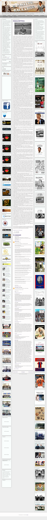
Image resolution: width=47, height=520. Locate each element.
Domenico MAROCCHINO (7, 279)
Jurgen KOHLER (7, 305)
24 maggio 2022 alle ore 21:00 (18, 367)
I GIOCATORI (4, 15)
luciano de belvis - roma (17, 287)
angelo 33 (16, 241)
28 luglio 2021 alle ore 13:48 (18, 363)
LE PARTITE (9, 15)
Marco (15, 340)
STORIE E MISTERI (36, 15)
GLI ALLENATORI (14, 15)
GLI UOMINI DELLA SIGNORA (21, 15)
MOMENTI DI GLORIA (29, 15)
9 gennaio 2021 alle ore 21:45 (18, 338)
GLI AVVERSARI (42, 15)
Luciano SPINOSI (7, 300)
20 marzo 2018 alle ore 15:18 (18, 321)
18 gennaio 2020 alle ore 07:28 (18, 334)
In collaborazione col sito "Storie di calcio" (17, 230)
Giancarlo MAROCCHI (8, 289)
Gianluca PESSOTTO (8, 316)
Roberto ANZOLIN (8, 273)
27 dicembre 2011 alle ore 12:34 (18, 292)
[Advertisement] (5, 88)
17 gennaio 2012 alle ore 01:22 (18, 301)
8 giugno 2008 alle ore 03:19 (18, 239)
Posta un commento (16, 368)
